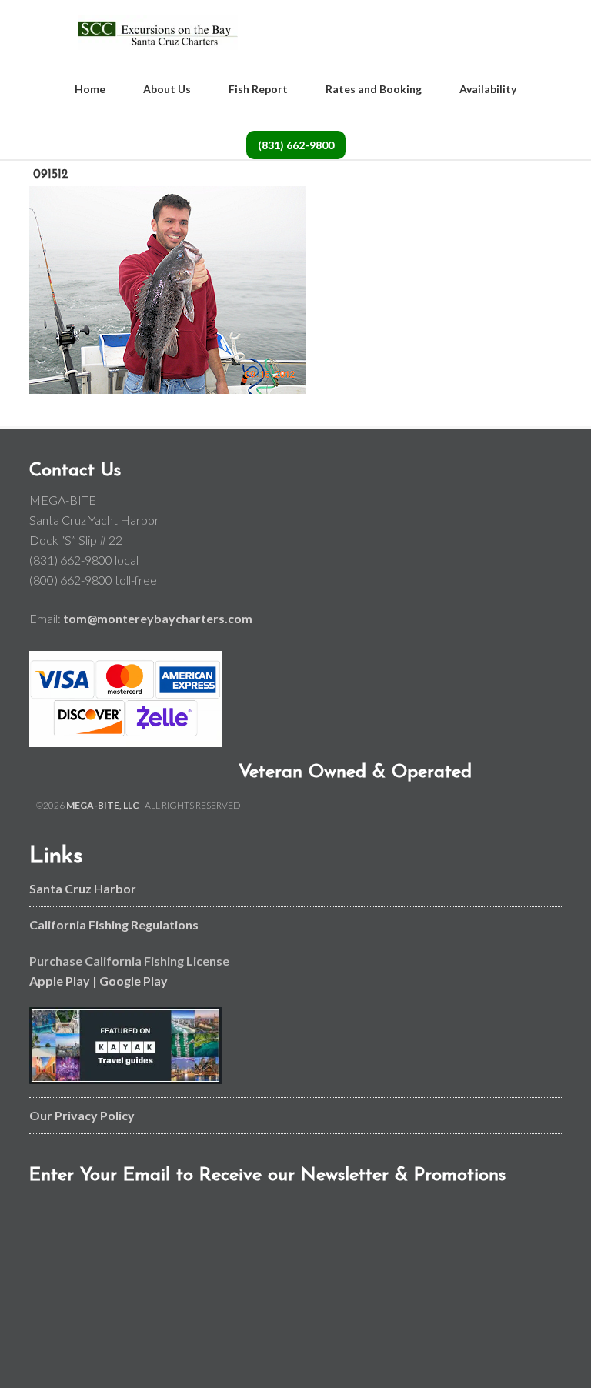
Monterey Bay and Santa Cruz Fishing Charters (157, 32)
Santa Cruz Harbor (82, 888)
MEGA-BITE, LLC (102, 805)
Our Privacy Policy (82, 1115)
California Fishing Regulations (114, 924)
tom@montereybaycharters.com (157, 618)
